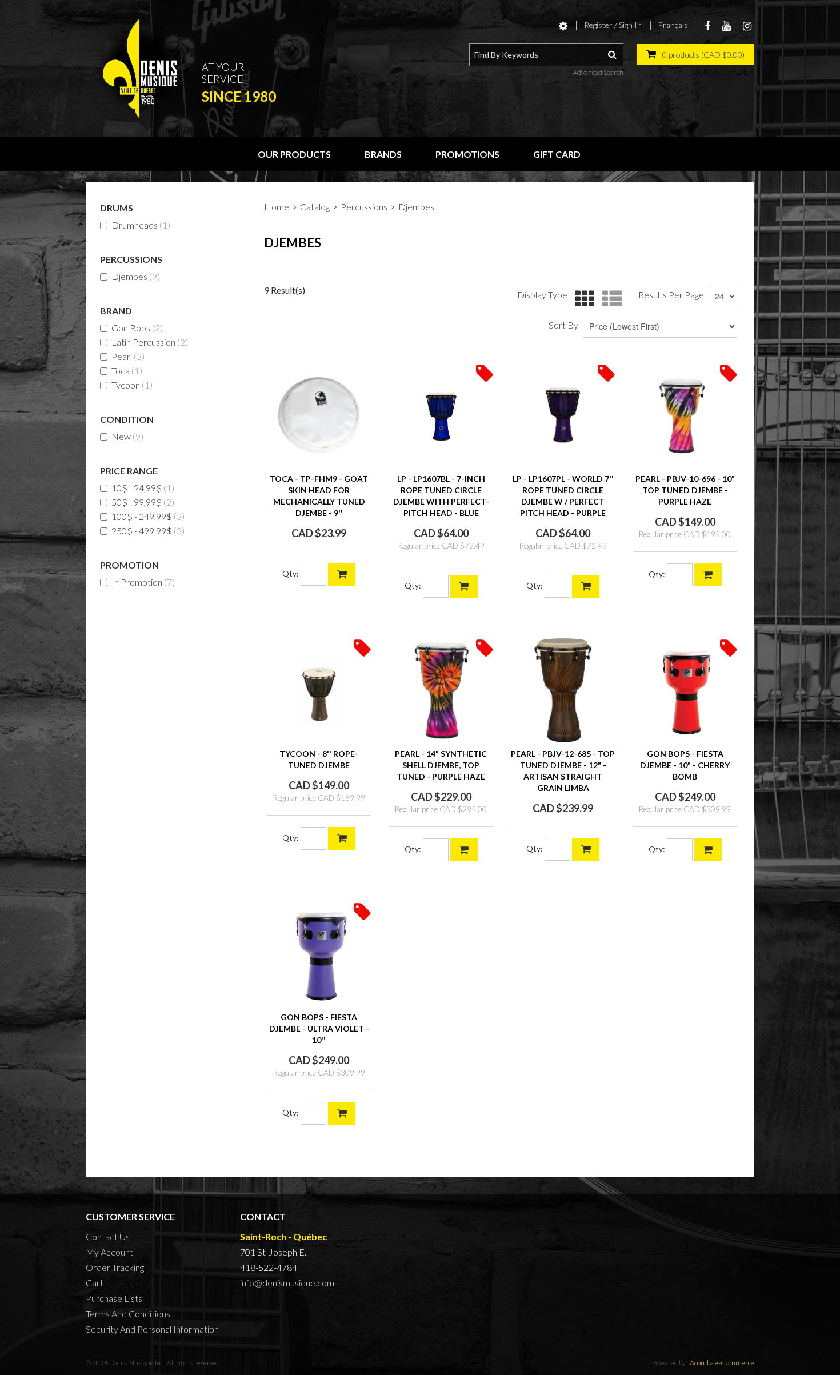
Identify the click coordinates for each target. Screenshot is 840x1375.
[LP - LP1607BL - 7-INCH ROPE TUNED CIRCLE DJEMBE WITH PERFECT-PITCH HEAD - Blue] (441, 415)
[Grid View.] (582, 299)
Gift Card (557, 154)
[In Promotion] (484, 372)
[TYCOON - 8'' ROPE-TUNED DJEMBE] (319, 690)
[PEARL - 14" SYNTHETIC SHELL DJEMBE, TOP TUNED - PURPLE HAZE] (441, 690)
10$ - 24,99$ (142, 487)
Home (276, 206)
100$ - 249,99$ (148, 516)
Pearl (128, 356)
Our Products (294, 154)
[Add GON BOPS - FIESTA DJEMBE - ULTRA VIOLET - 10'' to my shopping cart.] (341, 1113)
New (127, 436)
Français (673, 25)
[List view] (609, 299)
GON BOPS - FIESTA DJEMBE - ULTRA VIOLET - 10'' (319, 1028)
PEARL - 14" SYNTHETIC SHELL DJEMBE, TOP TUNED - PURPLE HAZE (441, 765)
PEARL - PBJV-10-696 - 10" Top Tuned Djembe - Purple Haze (685, 490)
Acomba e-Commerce (722, 1362)
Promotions (467, 154)
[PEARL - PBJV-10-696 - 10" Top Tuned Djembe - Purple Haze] (685, 415)
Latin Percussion (149, 342)
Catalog (315, 206)
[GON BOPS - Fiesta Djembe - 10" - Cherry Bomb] (685, 690)
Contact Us (108, 1236)
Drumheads (140, 224)
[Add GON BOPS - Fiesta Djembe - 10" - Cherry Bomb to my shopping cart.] (708, 849)
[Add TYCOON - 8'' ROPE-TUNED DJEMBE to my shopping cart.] (341, 838)
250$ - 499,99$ (148, 530)
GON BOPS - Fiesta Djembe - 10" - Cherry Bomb (685, 765)
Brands (383, 154)
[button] (695, 54)
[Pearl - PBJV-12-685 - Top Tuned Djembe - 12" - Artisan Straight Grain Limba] (563, 690)
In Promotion (143, 582)
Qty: (290, 573)
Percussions (364, 206)
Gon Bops (137, 327)
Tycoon (132, 384)
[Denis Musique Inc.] (140, 68)
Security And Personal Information (152, 1329)
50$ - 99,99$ (142, 502)
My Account (109, 1251)
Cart (94, 1282)
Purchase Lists (114, 1298)
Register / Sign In (613, 25)
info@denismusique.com (287, 1282)
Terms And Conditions (128, 1313)
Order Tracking (115, 1267)
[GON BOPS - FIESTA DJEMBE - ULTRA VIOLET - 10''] (319, 954)
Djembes (135, 276)
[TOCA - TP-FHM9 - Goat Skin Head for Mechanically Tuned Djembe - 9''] (319, 415)
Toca (126, 370)
